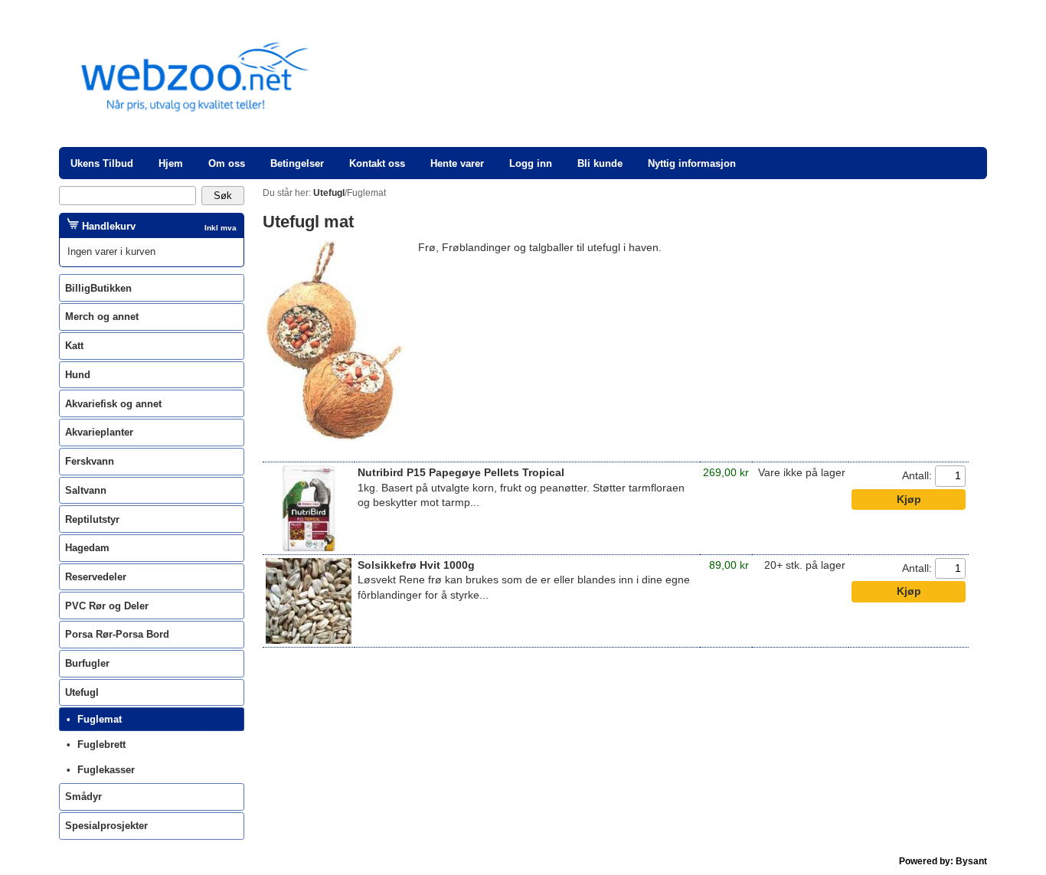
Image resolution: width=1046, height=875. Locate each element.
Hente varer (457, 163)
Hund (77, 374)
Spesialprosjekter (106, 825)
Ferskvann (89, 461)
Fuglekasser (106, 769)
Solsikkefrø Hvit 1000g (416, 565)
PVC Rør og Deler (107, 606)
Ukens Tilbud (101, 163)
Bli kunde (600, 163)
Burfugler (87, 663)
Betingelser (297, 163)
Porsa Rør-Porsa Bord (117, 634)
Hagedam (87, 547)
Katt (74, 345)
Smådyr (83, 796)
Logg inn (530, 163)
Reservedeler (95, 577)
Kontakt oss (377, 163)
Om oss (226, 163)
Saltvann (85, 490)
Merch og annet (102, 316)
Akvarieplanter (99, 432)
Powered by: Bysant (943, 861)
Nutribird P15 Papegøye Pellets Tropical (461, 472)
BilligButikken (98, 288)
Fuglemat (99, 719)
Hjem (171, 163)
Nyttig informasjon (692, 163)
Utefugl (82, 692)
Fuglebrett (101, 744)
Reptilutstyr (92, 519)
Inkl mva (220, 228)
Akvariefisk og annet (113, 404)
